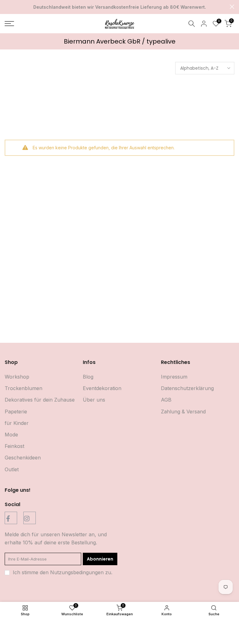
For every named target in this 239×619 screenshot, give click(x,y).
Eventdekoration (102, 388)
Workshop (17, 377)
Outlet (12, 469)
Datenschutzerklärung (187, 388)
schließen (7, 6)
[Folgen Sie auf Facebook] (11, 518)
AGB (166, 400)
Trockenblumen (23, 388)
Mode (11, 434)
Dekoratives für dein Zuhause (40, 400)
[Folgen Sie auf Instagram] (29, 518)
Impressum (174, 377)
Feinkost (14, 446)
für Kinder (17, 423)
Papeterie (16, 411)
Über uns (94, 400)
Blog (88, 377)
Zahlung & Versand (183, 411)
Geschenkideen (23, 457)
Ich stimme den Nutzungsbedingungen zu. (62, 572)
